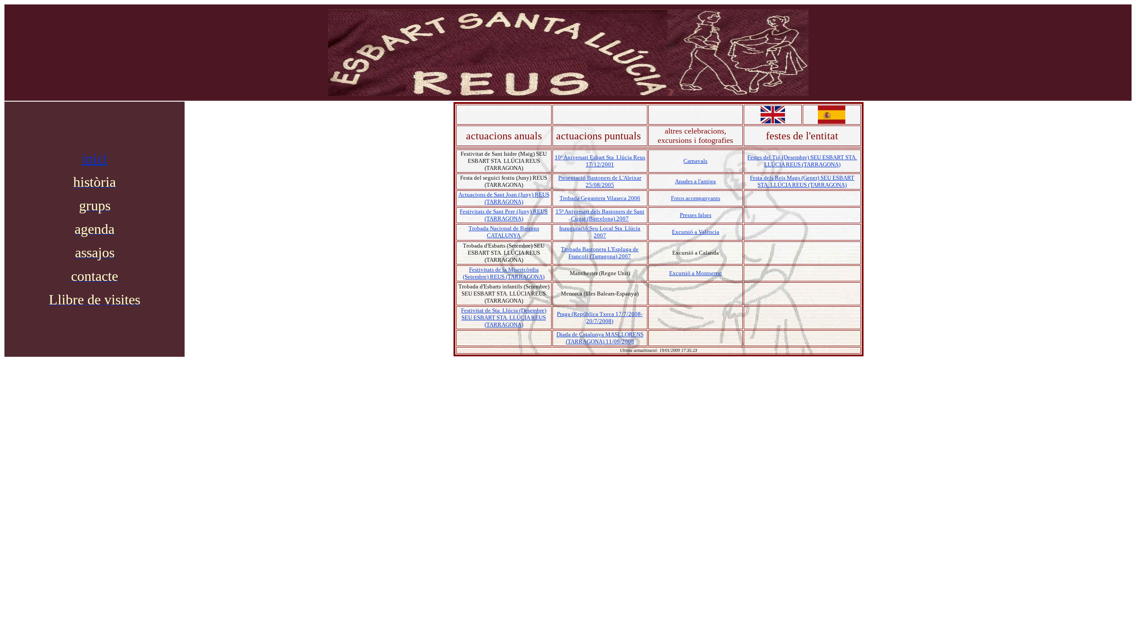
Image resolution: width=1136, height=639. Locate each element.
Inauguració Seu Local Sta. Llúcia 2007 (599, 232)
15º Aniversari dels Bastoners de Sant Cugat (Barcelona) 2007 (600, 215)
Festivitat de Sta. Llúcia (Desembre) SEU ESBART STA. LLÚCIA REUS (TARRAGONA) (503, 317)
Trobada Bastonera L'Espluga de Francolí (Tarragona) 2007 (600, 253)
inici (94, 158)
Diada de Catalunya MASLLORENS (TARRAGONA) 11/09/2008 (599, 338)
